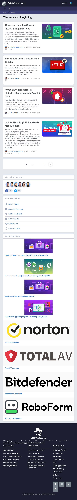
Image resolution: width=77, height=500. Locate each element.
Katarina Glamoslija (16, 47)
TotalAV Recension (12, 368)
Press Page (57, 478)
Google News (55, 489)
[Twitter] (11, 49)
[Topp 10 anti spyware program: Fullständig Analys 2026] (38, 307)
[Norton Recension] (38, 330)
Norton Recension (12, 342)
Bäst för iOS (13, 224)
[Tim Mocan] (28, 184)
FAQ (54, 462)
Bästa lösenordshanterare (12, 456)
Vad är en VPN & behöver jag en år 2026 (20, 296)
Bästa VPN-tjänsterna (11, 459)
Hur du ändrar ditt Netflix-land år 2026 (22, 60)
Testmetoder (57, 456)
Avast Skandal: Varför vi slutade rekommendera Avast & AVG (22, 93)
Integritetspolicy (58, 469)
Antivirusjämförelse (10, 466)
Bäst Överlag (13, 204)
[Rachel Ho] (24, 184)
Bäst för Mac (13, 219)
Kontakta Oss (57, 453)
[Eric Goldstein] (20, 184)
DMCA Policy (57, 472)
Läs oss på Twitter (61, 484)
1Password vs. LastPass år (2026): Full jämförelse (20, 27)
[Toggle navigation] (5, 8)
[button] (4, 3)
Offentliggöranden (59, 466)
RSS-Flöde (68, 484)
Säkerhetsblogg (8, 450)
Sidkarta (56, 475)
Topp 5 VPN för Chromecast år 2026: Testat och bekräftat (26, 255)
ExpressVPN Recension (36, 462)
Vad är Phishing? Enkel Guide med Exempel (22, 124)
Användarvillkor (58, 459)
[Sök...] (9, 8)
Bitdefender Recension (13, 394)
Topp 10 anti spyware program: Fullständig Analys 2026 (26, 317)
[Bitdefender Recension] (38, 382)
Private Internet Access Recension (36, 467)
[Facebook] (10, 49)
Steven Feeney (15, 78)
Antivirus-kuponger (10, 462)
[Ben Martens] (8, 184)
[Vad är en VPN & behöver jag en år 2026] (38, 287)
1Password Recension (36, 456)
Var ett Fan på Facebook (55, 484)
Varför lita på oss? (59, 450)
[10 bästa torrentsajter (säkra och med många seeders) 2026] (38, 266)
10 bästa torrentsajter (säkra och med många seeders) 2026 (27, 276)
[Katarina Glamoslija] (16, 184)
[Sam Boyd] (12, 184)
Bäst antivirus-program (11, 453)
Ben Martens (14, 113)
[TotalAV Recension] (38, 356)
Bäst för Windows (15, 209)
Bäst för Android (15, 214)
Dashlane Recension (35, 459)
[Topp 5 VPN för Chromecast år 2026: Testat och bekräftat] (38, 246)
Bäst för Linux (14, 228)
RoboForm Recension (13, 418)
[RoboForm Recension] (38, 407)
